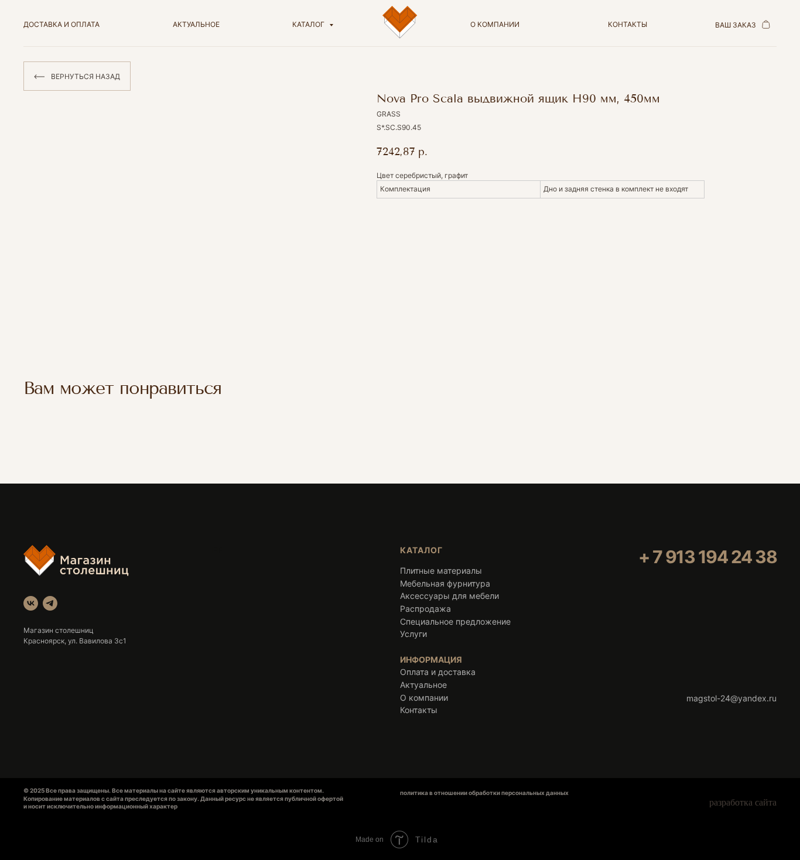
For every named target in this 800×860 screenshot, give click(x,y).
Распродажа (425, 609)
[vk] (30, 603)
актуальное (196, 24)
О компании (424, 698)
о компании (494, 24)
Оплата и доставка (438, 672)
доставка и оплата (61, 24)
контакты (627, 24)
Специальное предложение (455, 621)
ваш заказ (735, 24)
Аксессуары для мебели (449, 596)
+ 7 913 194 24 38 (707, 556)
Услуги (413, 634)
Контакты (418, 710)
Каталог (309, 24)
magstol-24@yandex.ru (731, 698)
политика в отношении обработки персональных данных (484, 792)
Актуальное (423, 685)
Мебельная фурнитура (445, 583)
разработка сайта (743, 802)
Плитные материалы (441, 570)
